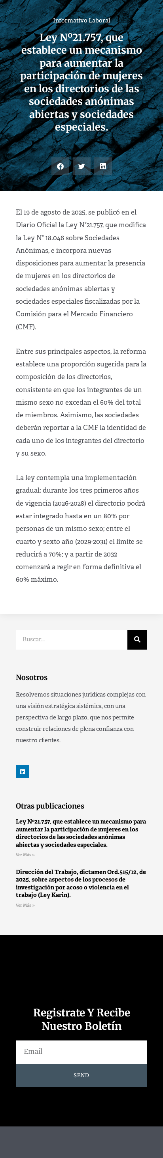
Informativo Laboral (81, 21)
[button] (60, 166)
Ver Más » (25, 854)
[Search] (137, 640)
